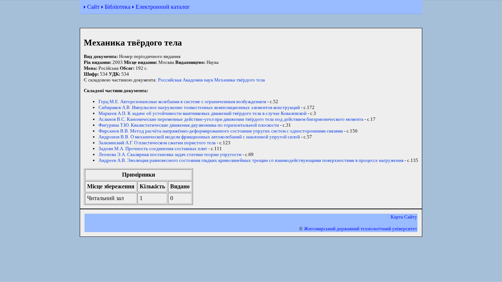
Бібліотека (117, 7)
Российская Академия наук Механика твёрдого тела (211, 80)
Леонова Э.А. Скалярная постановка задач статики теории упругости (169, 154)
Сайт (93, 7)
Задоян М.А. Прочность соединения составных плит (152, 148)
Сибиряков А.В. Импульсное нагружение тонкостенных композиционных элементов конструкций (199, 107)
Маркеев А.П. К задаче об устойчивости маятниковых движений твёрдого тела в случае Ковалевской (202, 113)
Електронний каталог (163, 7)
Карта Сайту (404, 217)
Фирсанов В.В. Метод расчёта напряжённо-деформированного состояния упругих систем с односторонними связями (220, 131)
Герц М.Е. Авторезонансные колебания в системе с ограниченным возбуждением (182, 101)
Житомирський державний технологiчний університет (360, 228)
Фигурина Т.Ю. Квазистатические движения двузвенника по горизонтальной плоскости (188, 125)
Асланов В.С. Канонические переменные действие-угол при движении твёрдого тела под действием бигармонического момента (230, 119)
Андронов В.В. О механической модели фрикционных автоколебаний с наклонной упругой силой (199, 137)
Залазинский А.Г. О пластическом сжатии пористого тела (157, 142)
